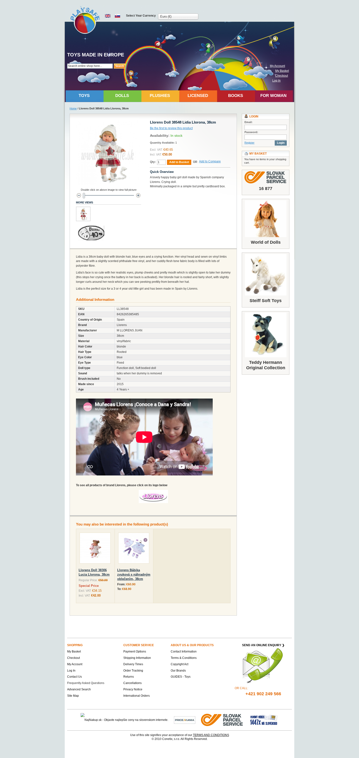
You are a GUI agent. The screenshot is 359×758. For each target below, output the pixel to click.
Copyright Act (179, 664)
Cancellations (132, 683)
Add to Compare (210, 161)
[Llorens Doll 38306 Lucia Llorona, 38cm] (95, 549)
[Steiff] (265, 274)
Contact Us (74, 676)
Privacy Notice (132, 689)
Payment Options (134, 651)
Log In (276, 80)
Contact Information (184, 651)
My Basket (282, 71)
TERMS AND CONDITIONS (211, 735)
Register (249, 142)
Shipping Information (137, 658)
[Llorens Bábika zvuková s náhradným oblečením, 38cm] (133, 549)
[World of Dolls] (265, 218)
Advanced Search (79, 689)
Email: (248, 122)
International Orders (136, 695)
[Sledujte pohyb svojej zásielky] (265, 177)
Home (73, 108)
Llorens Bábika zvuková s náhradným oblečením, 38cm (133, 574)
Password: (251, 132)
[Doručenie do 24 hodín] (222, 719)
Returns (128, 676)
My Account (277, 66)
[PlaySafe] (85, 19)
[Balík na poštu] (263, 719)
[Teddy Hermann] (265, 335)
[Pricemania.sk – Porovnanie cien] (184, 719)
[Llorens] (153, 492)
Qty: (153, 162)
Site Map (73, 695)
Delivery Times (133, 664)
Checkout (281, 75)
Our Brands (178, 670)
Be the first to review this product (171, 128)
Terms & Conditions (184, 658)
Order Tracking (133, 670)
